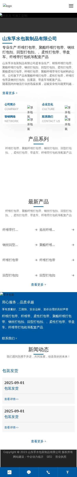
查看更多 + (10, 93)
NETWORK (11, 121)
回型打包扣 (10, 342)
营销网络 (10, 116)
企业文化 (47, 104)
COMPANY (11, 109)
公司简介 (10, 104)
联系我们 (47, 116)
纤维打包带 (13, 188)
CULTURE (48, 109)
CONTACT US (51, 121)
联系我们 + (9, 405)
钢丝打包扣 (38, 188)
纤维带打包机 (63, 188)
